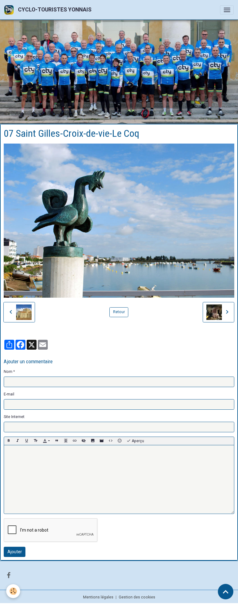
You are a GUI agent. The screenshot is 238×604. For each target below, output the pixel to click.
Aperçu (137, 440)
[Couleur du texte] (46, 440)
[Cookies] (13, 591)
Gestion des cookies (137, 596)
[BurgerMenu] (227, 10)
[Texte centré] (65, 440)
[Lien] (74, 440)
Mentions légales (98, 596)
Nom (8, 371)
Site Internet (14, 416)
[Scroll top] (225, 591)
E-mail (9, 393)
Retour (119, 311)
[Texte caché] (83, 440)
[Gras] (8, 440)
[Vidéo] (101, 440)
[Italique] (17, 440)
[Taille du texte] (35, 440)
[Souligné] (26, 440)
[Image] (92, 440)
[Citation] (56, 440)
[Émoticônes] (119, 440)
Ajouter (14, 551)
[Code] (110, 440)
